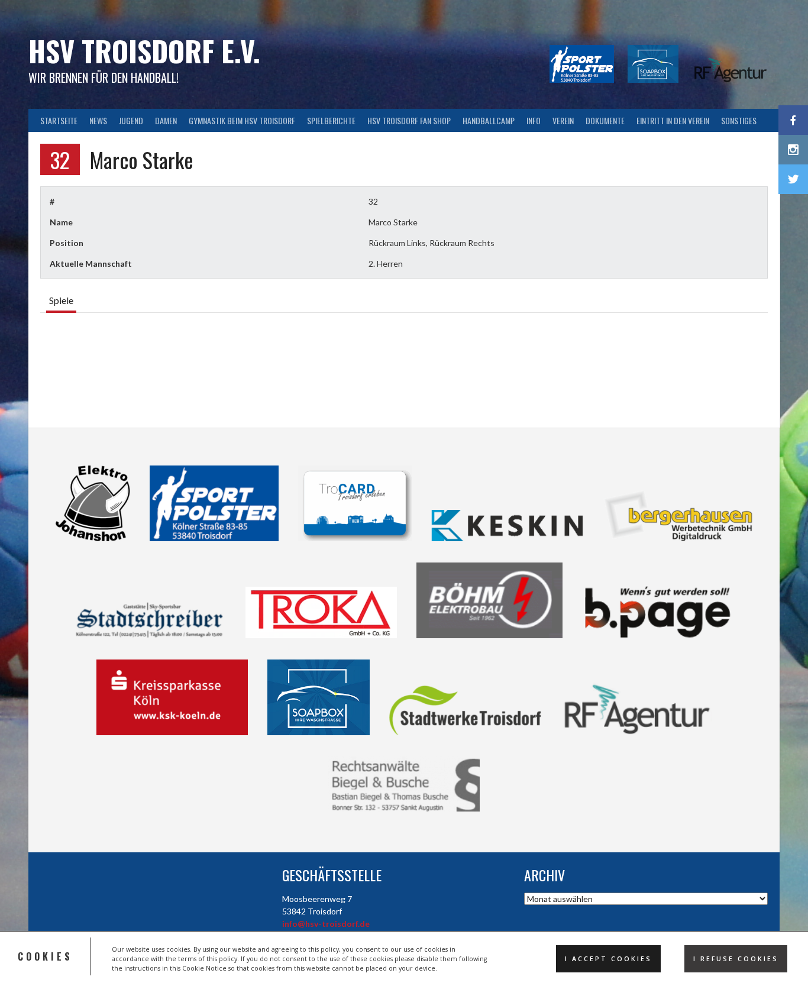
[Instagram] (793, 149)
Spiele (61, 300)
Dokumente (605, 120)
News (98, 120)
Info (533, 120)
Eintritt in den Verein (672, 120)
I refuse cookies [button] (735, 959)
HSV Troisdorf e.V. (144, 51)
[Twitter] (793, 179)
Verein (563, 120)
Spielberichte (331, 120)
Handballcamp (489, 120)
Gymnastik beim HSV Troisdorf (242, 120)
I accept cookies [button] (608, 959)
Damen (166, 120)
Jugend (131, 120)
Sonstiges (739, 120)
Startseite (58, 120)
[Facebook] (793, 120)
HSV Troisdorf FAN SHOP (409, 120)
